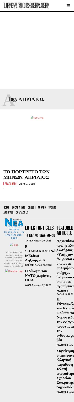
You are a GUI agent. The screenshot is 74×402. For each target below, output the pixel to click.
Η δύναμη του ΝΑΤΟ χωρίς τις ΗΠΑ (38, 275)
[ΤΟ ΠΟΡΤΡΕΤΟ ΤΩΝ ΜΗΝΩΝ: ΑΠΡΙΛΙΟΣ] (37, 145)
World (29, 285)
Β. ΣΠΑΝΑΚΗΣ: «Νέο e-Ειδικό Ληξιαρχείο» (41, 253)
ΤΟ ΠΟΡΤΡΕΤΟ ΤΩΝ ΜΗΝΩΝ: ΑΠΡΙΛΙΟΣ (26, 174)
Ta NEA (29, 240)
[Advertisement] (37, 50)
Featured (10, 183)
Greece (29, 265)
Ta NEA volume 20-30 (40, 235)
